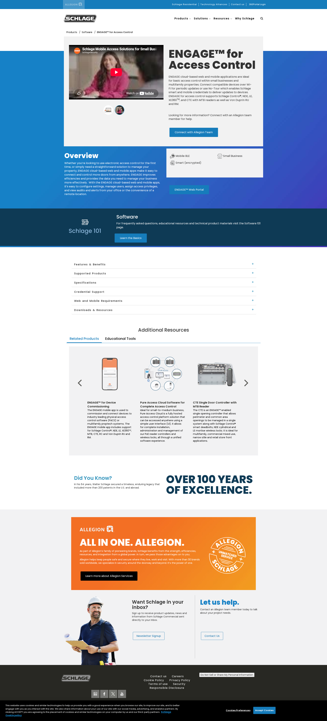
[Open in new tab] (80, 18)
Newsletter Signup (148, 635)
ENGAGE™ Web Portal (189, 189)
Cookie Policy (154, 680)
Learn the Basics (131, 238)
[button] (261, 18)
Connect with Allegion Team (194, 132)
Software (87, 32)
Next (244, 377)
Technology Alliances (213, 4)
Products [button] (181, 18)
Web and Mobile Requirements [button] (98, 300)
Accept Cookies (264, 710)
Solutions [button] (201, 18)
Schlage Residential (184, 4)
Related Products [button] (84, 338)
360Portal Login (257, 4)
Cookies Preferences (238, 710)
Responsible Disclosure (167, 687)
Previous (81, 377)
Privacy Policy (179, 680)
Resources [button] (221, 18)
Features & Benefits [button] (90, 264)
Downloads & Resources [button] (93, 310)
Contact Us (212, 635)
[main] (163, 710)
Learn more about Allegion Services (109, 576)
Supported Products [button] (90, 273)
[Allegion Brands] (74, 4)
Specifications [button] (85, 282)
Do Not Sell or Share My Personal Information (227, 675)
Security (179, 684)
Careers (178, 676)
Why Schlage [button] (244, 18)
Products (72, 32)
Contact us (237, 4)
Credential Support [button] (89, 291)
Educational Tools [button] (120, 338)
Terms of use (158, 684)
